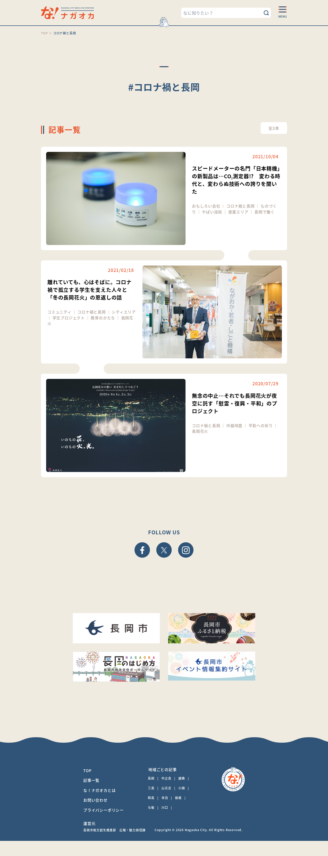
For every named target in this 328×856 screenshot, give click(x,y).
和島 (151, 797)
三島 (151, 788)
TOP (87, 770)
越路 (181, 778)
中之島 (166, 778)
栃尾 (178, 797)
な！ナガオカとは (99, 790)
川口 (164, 807)
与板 (151, 807)
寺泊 (164, 797)
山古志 (166, 788)
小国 (181, 788)
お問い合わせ (95, 800)
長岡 (151, 778)
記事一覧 (91, 780)
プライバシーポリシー (103, 810)
